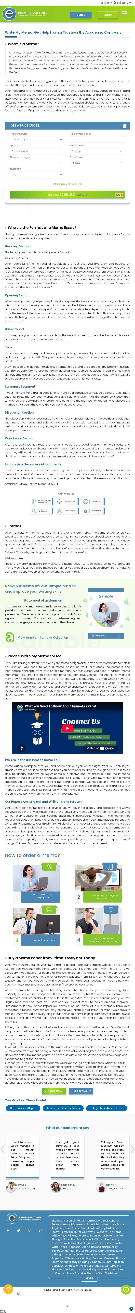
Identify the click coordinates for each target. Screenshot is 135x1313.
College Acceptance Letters (106, 1108)
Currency (15, 169)
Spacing (15, 145)
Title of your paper (80, 133)
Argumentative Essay (65, 1228)
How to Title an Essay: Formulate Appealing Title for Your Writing (83, 1256)
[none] (124, 13)
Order (80, 15)
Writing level (77, 145)
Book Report (110, 1220)
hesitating (80, 1091)
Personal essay (61, 1224)
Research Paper (74, 1220)
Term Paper (93, 1220)
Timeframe (76, 157)
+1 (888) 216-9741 (122, 2)
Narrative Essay (114, 1224)
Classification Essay (93, 1228)
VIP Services (67, 183)
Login (108, 15)
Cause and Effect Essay (87, 1224)
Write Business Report (23, 1108)
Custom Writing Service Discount (97, 1269)
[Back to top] (126, 1278)
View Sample (27, 638)
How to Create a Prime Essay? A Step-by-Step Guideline (88, 1271)
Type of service (19, 133)
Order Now (55, 1091)
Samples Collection (54, 638)
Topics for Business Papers (63, 1108)
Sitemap (57, 1220)
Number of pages (20, 157)
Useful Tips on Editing (95, 1247)
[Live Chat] (126, 1290)
